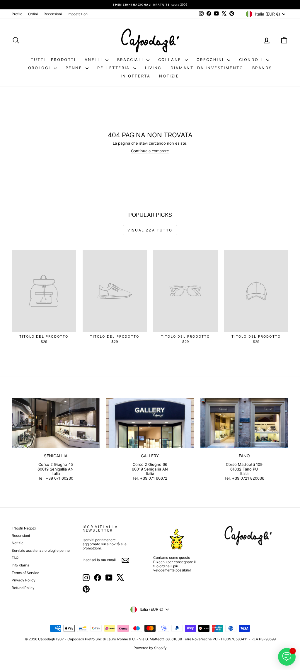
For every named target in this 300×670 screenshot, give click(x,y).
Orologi (40, 67)
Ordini (33, 14)
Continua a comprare (150, 150)
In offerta (135, 76)
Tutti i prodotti (53, 59)
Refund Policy (23, 588)
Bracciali (131, 59)
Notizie (169, 76)
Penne (75, 67)
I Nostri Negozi (24, 528)
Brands (262, 67)
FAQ (15, 558)
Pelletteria (114, 67)
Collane (170, 59)
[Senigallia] (56, 423)
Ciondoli (252, 59)
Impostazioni (78, 14)
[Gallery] (150, 423)
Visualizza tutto (149, 230)
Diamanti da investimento (207, 67)
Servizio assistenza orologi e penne (41, 550)
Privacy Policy (23, 580)
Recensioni (53, 14)
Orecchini (211, 59)
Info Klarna (20, 565)
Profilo (17, 14)
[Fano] (244, 423)
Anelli (94, 59)
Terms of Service (25, 573)
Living (153, 67)
